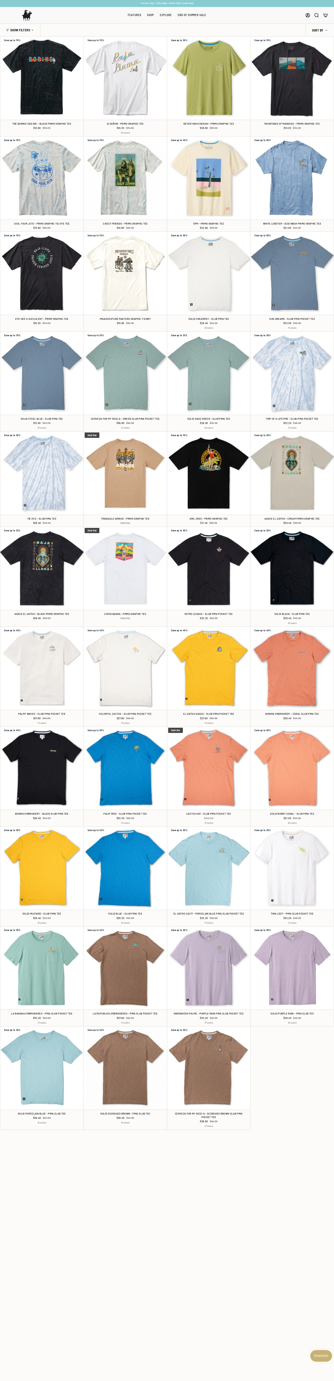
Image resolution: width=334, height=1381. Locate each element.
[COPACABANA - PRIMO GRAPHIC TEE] (125, 568)
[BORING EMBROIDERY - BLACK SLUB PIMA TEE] (42, 768)
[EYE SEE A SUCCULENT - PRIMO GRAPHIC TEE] (42, 273)
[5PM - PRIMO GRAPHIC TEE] (208, 178)
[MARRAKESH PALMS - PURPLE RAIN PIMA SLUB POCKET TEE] (208, 968)
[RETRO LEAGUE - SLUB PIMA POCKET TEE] (208, 568)
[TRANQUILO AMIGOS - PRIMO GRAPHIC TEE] (125, 473)
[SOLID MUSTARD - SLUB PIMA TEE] (42, 868)
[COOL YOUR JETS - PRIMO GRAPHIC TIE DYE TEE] (42, 178)
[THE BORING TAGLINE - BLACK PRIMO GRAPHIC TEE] (42, 78)
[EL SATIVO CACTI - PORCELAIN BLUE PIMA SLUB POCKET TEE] (208, 868)
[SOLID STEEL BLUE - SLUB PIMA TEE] (42, 373)
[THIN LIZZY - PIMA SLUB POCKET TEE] (292, 868)
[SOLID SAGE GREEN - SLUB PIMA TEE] (208, 373)
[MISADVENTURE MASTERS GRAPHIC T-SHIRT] (125, 273)
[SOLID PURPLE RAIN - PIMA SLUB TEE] (292, 968)
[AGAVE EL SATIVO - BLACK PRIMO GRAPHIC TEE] (42, 568)
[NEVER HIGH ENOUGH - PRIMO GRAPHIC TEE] (208, 78)
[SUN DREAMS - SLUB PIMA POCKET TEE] (292, 273)
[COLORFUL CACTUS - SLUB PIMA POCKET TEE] (125, 668)
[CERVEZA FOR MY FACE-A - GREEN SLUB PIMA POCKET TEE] (125, 373)
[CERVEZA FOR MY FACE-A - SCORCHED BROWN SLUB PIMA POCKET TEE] (208, 1068)
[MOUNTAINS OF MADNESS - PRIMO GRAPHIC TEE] (292, 78)
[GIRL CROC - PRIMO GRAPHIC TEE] (208, 473)
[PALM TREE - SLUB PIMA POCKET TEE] (125, 768)
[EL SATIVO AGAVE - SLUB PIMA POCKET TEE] (208, 668)
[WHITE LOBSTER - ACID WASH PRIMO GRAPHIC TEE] (292, 178)
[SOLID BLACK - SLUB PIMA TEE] (292, 568)
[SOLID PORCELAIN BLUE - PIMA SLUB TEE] (42, 1068)
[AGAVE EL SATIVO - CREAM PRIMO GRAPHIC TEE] (292, 473)
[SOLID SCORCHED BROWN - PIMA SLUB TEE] (125, 1068)
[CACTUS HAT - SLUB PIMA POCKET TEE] (208, 768)
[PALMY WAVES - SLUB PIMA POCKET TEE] (42, 668)
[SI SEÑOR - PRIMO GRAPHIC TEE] (125, 78)
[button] (134, 15)
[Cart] (325, 15)
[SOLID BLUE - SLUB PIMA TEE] (125, 868)
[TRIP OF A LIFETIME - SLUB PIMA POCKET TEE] (292, 373)
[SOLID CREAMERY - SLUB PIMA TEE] (208, 273)
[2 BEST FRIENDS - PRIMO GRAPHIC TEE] (125, 178)
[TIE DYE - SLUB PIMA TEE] (42, 473)
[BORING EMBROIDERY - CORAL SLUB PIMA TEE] (292, 668)
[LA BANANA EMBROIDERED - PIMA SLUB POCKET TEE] (42, 968)
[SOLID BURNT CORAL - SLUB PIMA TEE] (292, 768)
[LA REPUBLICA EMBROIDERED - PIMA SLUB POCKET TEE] (125, 968)
